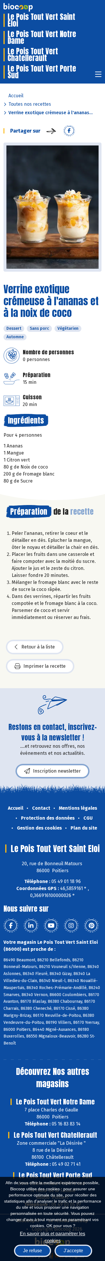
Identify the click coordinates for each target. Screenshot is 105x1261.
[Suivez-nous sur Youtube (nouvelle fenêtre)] (51, 925)
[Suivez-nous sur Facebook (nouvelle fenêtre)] (11, 925)
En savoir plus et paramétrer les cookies (52, 1236)
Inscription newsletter (57, 771)
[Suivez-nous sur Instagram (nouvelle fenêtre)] (71, 925)
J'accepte (73, 1250)
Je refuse (32, 1250)
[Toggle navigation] (98, 76)
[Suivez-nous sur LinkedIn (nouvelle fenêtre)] (31, 925)
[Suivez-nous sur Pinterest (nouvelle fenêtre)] (91, 925)
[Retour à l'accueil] (27, 7)
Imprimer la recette (44, 666)
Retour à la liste (38, 647)
